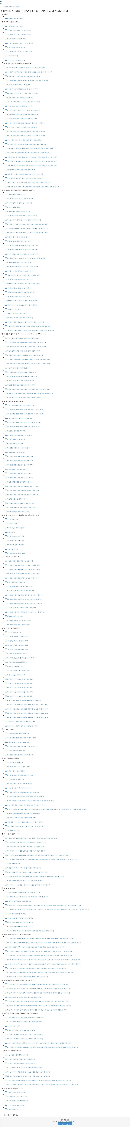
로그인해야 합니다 (71, 1121)
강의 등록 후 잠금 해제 (65, 1124)
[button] (1, 1)
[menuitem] (1, 4)
